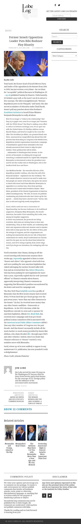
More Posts (21, 386)
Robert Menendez (36, 270)
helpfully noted (26, 291)
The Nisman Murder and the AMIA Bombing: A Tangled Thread (35, 400)
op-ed (8, 95)
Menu (8, 30)
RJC (29, 334)
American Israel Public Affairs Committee (24, 323)
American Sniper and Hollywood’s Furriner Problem (16, 399)
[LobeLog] (30, 12)
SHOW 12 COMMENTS (18, 409)
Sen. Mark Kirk (33, 314)
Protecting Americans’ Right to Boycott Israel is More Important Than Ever (42, 451)
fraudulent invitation (12, 112)
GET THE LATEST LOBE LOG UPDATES (61, 11)
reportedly (17, 259)
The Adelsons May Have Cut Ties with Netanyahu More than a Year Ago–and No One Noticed (31, 454)
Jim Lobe (26, 48)
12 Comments (37, 48)
